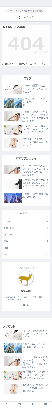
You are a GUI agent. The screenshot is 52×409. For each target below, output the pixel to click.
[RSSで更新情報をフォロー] (28, 305)
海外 (26, 248)
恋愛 (26, 241)
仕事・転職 (26, 228)
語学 (26, 254)
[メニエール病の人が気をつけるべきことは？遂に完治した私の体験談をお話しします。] (32, 400)
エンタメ (26, 221)
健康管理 (26, 234)
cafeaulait (26, 291)
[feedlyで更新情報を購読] (24, 305)
